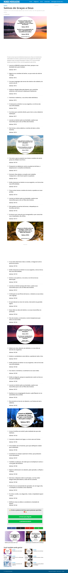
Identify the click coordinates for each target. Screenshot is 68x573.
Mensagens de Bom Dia (57, 1)
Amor (41, 1)
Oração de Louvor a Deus (38, 557)
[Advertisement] (25, 48)
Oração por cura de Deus (38, 551)
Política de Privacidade (52, 571)
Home (30, 1)
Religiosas (36, 1)
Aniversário (47, 1)
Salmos (5, 5)
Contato (63, 571)
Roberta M (7, 14)
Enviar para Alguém (25, 516)
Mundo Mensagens (9, 571)
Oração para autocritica (17, 551)
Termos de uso (58, 571)
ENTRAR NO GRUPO (25, 521)
